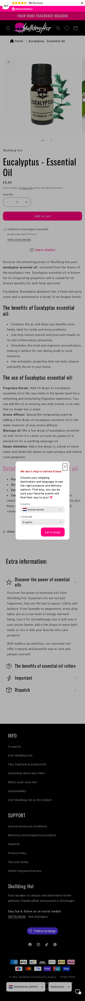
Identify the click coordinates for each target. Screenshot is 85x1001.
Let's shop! (53, 532)
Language (26, 516)
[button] (64, 467)
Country (25, 503)
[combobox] (33, 510)
